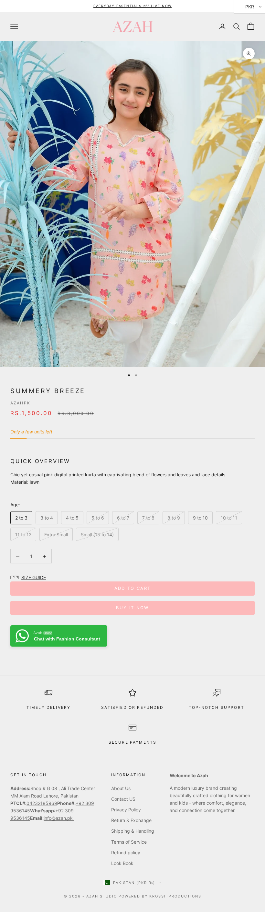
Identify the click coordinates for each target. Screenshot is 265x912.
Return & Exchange (131, 820)
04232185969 (41, 803)
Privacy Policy (126, 809)
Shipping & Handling (132, 831)
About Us (121, 788)
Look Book (122, 863)
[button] (29, 577)
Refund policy (125, 852)
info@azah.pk (59, 818)
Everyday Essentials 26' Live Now (132, 6)
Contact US (123, 799)
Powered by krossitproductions (160, 896)
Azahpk (20, 403)
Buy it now (132, 607)
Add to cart (132, 588)
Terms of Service (129, 842)
